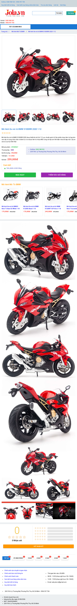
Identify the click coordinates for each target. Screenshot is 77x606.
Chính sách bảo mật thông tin (13, 573)
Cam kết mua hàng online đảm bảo (28, 5)
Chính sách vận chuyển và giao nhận (15, 570)
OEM (12, 150)
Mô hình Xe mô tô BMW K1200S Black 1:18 (9, 207)
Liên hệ (56, 5)
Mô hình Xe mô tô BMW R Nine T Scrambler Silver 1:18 (53, 208)
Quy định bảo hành (10, 585)
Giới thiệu (63, 5)
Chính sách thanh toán (11, 576)
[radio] (9, 537)
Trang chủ (5, 31)
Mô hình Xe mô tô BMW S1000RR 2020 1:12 (42, 31)
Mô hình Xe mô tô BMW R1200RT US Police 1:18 (31, 207)
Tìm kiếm (59, 13)
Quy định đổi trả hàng (8, 5)
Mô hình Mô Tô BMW (18, 31)
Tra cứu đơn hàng (46, 5)
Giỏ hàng (71, 13)
